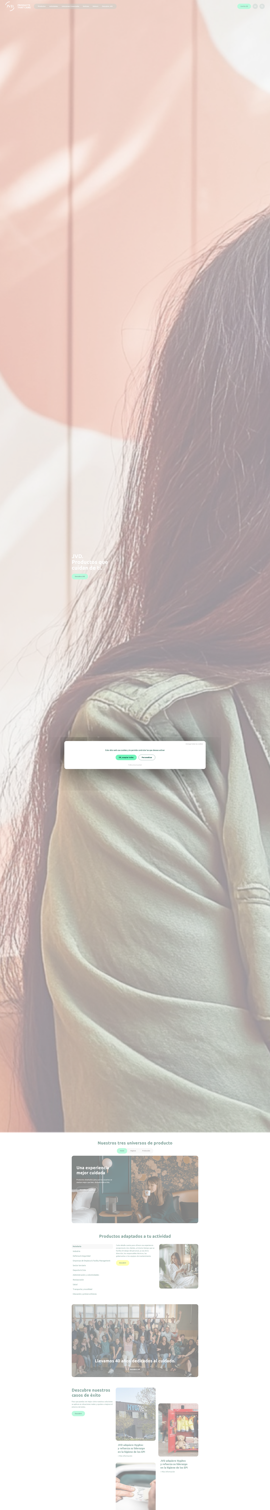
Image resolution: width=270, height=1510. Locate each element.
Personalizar (147, 757)
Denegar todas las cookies (194, 744)
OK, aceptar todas (126, 757)
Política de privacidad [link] (135, 765)
